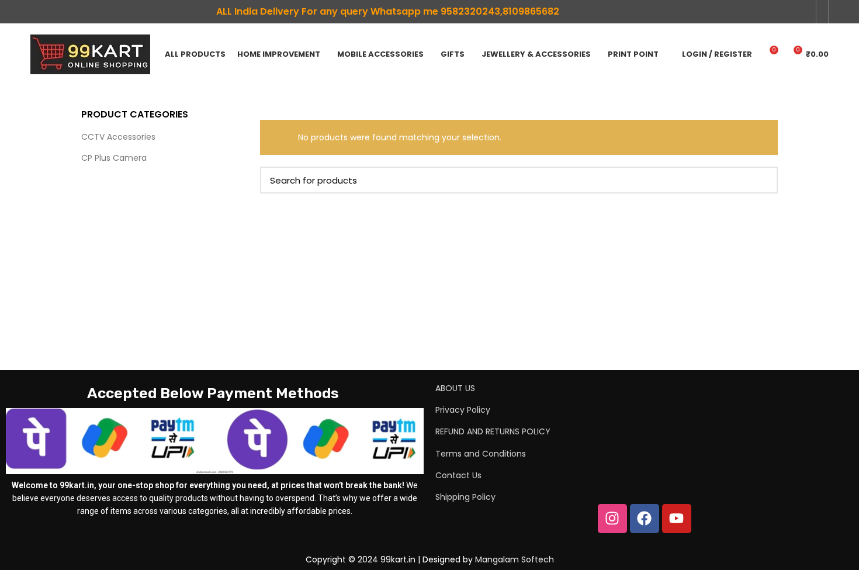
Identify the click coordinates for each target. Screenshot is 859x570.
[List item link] (613, 388)
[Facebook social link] (763, 11)
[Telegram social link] (803, 11)
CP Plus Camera (114, 158)
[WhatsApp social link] (789, 11)
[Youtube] (676, 518)
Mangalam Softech (514, 559)
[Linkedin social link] (776, 11)
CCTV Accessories (118, 137)
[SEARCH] (762, 180)
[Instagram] (612, 518)
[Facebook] (644, 518)
